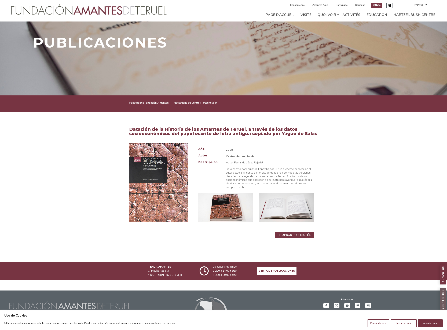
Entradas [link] (443, 275)
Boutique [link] (360, 5)
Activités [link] (351, 15)
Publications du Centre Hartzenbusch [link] (195, 103)
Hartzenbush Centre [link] (414, 15)
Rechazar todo (404, 323)
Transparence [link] (297, 5)
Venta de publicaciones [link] (277, 270)
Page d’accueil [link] (280, 15)
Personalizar (377, 323)
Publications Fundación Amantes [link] (149, 103)
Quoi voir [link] (327, 15)
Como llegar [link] (443, 301)
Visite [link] (306, 15)
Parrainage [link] (342, 5)
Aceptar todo (430, 323)
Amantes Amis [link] (320, 5)
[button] (326, 305)
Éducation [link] (377, 15)
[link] (89, 15)
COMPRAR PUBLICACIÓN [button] (294, 235)
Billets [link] (376, 5)
